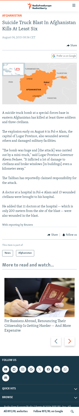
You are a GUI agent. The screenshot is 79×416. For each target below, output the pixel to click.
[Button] (72, 45)
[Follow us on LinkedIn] (56, 369)
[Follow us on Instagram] (22, 369)
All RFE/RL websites (16, 411)
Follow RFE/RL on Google (48, 411)
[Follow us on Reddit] (14, 369)
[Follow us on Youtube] (5, 369)
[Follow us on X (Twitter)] (39, 369)
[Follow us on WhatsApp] (65, 369)
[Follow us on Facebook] (48, 369)
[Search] (72, 411)
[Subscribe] (5, 377)
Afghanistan (12, 16)
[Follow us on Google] (31, 369)
